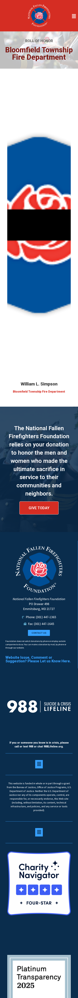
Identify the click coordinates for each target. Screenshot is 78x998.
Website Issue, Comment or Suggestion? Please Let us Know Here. (38, 659)
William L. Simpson (39, 384)
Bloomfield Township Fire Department (39, 391)
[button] (66, 16)
